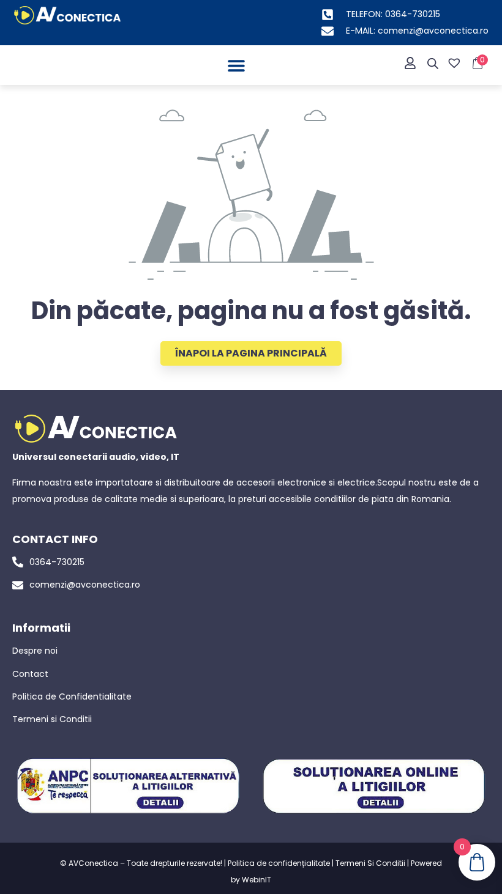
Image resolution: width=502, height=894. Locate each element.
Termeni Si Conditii (370, 863)
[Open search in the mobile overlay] (433, 63)
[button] (236, 65)
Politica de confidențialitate (279, 863)
